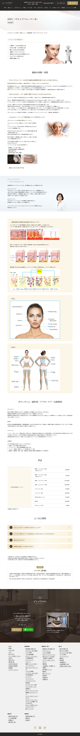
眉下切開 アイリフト (47, 669)
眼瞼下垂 (45, 664)
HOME (5, 7)
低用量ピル (28, 688)
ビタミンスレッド (30, 660)
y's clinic (40, 734)
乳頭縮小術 (45, 679)
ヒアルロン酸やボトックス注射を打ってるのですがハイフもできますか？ (34, 534)
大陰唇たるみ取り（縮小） (66, 666)
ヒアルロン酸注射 (30, 671)
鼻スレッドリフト (30, 709)
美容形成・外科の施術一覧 (49, 649)
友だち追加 (29, 629)
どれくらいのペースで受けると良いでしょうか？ (27, 527)
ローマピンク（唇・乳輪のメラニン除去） (32, 651)
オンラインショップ (70, 7)
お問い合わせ (62, 3)
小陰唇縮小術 (63, 662)
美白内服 (28, 682)
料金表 (24, 7)
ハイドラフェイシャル (31, 681)
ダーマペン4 (28, 677)
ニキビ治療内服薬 (30, 654)
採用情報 (63, 7)
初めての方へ (40, 7)
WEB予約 (10, 662)
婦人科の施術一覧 (64, 649)
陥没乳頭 (45, 675)
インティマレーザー (64, 656)
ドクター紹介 (29, 7)
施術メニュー (10, 7)
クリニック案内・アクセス (55, 7)
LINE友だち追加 (12, 664)
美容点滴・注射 (12, 722)
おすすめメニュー (18, 7)
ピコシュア (28, 662)
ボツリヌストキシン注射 (31, 684)
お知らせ (46, 7)
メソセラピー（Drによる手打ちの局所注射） (32, 674)
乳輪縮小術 (45, 677)
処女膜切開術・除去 (64, 664)
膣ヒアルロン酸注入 (64, 650)
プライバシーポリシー (13, 670)
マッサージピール (30, 679)
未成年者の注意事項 (13, 666)
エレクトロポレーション (31, 686)
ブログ (35, 7)
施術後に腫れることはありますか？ (24, 546)
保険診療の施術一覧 (30, 716)
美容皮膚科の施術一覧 (31, 649)
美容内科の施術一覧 (13, 716)
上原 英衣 (43, 570)
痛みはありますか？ (19, 540)
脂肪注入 (45, 671)
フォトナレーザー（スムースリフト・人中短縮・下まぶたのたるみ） (32, 701)
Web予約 (74, 3)
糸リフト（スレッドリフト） (32, 690)
